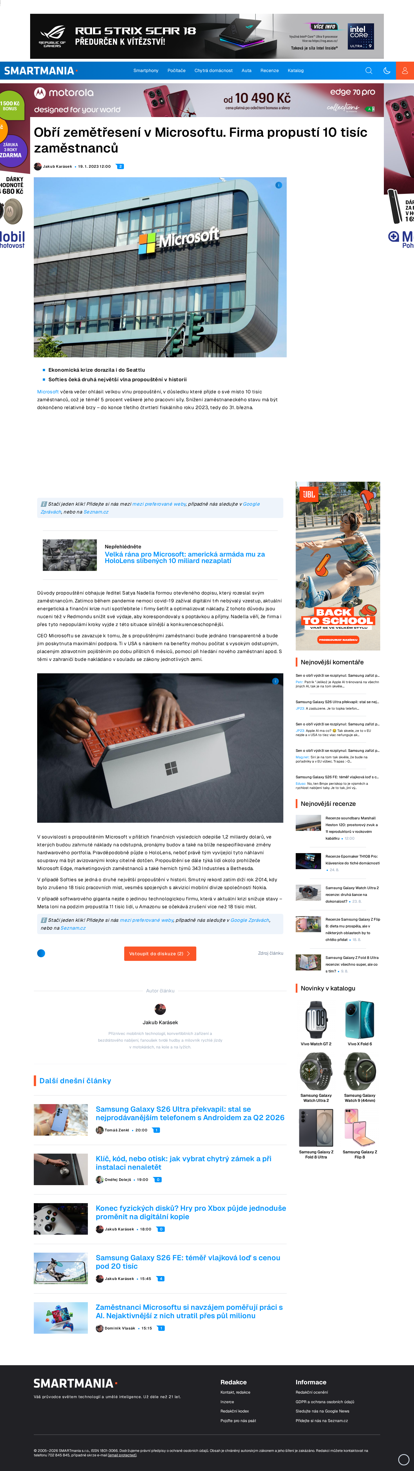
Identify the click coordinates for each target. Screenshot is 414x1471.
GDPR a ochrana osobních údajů (325, 1402)
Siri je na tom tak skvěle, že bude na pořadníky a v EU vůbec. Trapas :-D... (332, 759)
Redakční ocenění (312, 1392)
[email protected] (122, 1455)
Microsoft (48, 392)
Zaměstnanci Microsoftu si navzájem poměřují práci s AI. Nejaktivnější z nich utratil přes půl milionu (189, 1311)
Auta (246, 70)
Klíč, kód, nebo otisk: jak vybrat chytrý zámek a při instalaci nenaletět (183, 1163)
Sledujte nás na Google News (322, 1411)
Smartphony (146, 70)
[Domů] (41, 71)
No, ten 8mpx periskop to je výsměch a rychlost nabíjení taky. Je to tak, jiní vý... (332, 786)
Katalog (296, 70)
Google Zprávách (249, 920)
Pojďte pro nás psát (238, 1420)
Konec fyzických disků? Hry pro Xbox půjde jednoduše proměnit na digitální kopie (191, 1212)
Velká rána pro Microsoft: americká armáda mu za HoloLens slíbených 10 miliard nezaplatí (185, 557)
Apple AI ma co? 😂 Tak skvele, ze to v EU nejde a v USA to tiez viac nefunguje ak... (333, 733)
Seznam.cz (95, 512)
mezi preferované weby (159, 504)
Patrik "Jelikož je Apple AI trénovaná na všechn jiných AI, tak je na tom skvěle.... (337, 684)
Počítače (177, 70)
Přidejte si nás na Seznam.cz (322, 1420)
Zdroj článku (270, 953)
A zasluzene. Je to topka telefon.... (327, 709)
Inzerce (227, 1402)
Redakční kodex (235, 1411)
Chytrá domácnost (214, 70)
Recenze (270, 70)
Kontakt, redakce (235, 1392)
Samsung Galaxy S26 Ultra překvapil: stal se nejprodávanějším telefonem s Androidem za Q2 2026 (190, 1113)
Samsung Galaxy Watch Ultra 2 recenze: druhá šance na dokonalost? (352, 894)
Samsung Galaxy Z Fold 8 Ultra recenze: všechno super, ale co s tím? (352, 964)
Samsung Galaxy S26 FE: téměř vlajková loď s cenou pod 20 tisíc (188, 1262)
